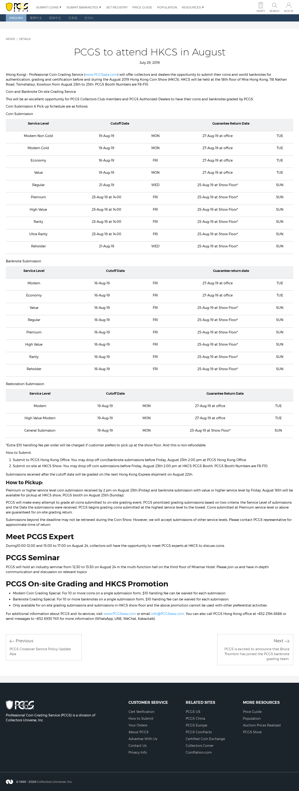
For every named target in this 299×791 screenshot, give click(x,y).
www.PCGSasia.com (101, 74)
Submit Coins (47, 7)
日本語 (72, 18)
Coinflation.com (199, 752)
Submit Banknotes (82, 7)
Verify (260, 11)
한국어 (88, 18)
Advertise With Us (142, 739)
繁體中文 (36, 18)
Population (167, 7)
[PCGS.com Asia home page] (19, 7)
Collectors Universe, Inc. (55, 782)
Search (274, 11)
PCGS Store (252, 732)
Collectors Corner (200, 746)
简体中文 (55, 18)
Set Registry (117, 7)
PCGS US (193, 712)
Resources (191, 7)
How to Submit (140, 718)
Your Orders (137, 725)
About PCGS (138, 732)
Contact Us (137, 746)
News (10, 39)
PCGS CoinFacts (199, 732)
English (16, 18)
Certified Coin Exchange (205, 739)
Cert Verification (141, 712)
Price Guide (142, 7)
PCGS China (195, 718)
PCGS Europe (196, 725)
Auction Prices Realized (262, 725)
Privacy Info (137, 752)
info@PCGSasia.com (167, 614)
